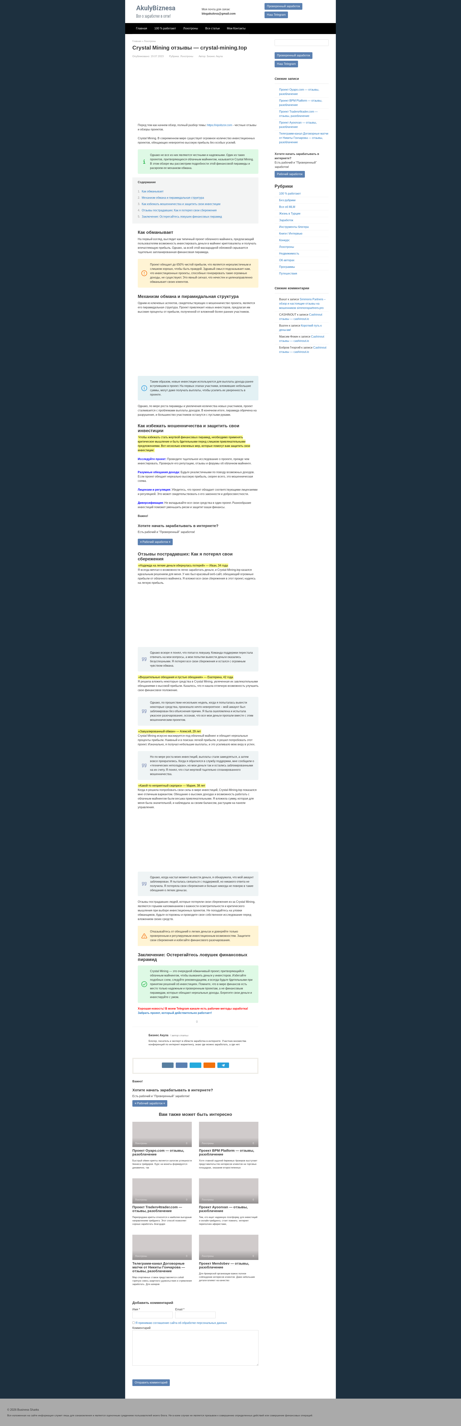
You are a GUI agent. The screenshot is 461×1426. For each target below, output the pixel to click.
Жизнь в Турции (289, 213)
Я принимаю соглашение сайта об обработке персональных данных (181, 1322)
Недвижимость (289, 253)
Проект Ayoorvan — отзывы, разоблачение (223, 1209)
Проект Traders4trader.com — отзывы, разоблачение (157, 1209)
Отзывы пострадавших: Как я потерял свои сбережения (179, 210)
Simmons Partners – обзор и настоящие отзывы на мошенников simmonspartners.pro (302, 303)
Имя (136, 1309)
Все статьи (212, 28)
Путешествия (288, 273)
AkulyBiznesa (155, 8)
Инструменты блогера (294, 226)
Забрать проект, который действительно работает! (175, 1012)
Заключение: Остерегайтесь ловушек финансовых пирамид (182, 216)
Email (179, 1309)
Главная (141, 28)
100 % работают (165, 28)
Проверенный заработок (283, 6)
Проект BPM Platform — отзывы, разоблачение (226, 1152)
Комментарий (141, 1327)
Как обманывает (153, 191)
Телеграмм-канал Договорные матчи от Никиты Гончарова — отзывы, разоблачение (158, 1267)
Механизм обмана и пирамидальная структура (173, 197)
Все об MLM (287, 206)
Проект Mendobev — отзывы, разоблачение (224, 1265)
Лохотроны (190, 28)
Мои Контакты (236, 28)
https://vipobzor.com (219, 125)
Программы (287, 266)
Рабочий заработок (290, 174)
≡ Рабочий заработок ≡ (155, 541)
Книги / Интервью (290, 233)
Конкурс (284, 240)
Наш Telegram (276, 14)
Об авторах (286, 260)
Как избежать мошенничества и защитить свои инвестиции (181, 204)
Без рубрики (287, 200)
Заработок (286, 220)
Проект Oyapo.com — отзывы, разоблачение (158, 1152)
